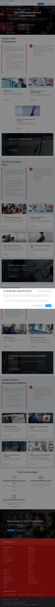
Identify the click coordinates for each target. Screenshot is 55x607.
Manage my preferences (37, 305)
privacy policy (46, 301)
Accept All (48, 305)
